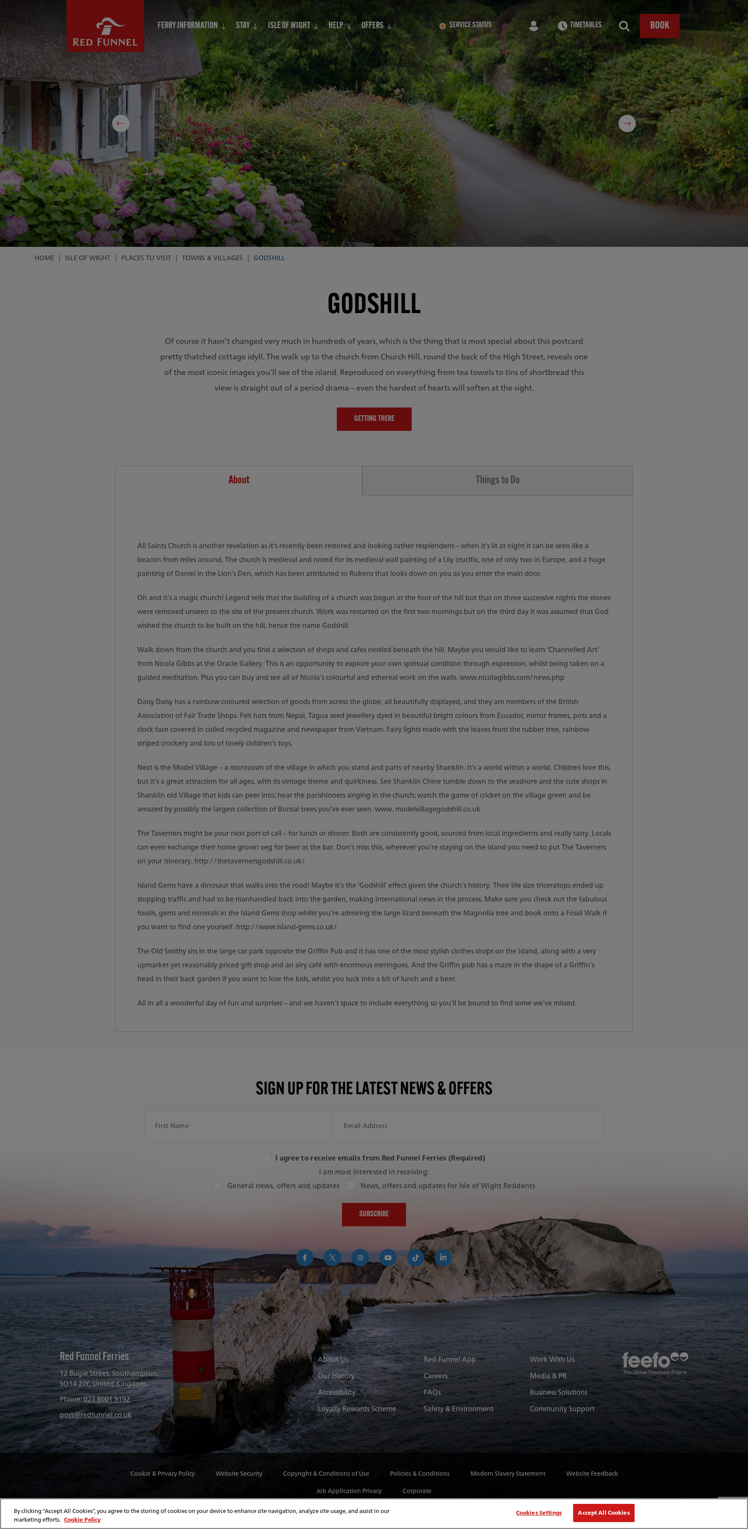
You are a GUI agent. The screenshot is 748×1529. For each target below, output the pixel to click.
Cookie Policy (82, 1520)
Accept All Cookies (603, 1513)
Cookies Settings (539, 1513)
